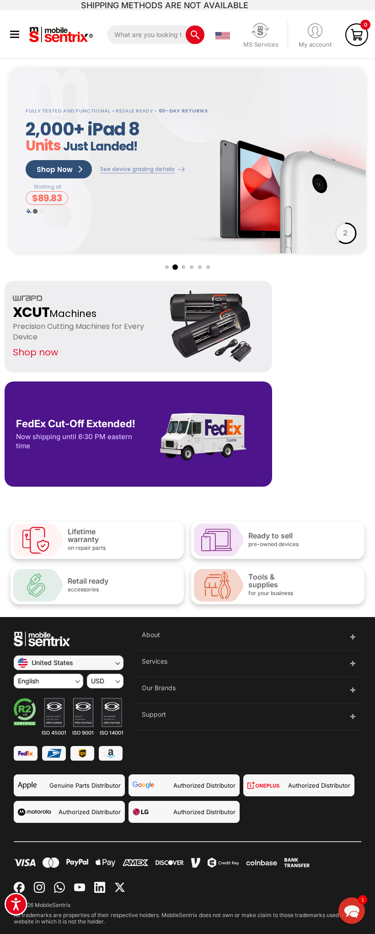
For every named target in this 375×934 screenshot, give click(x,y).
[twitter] (119, 887)
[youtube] (79, 887)
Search (195, 34)
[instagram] (39, 887)
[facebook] (19, 887)
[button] (14, 34)
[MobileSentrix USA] (62, 34)
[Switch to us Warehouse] (222, 34)
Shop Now (55, 169)
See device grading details (137, 169)
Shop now (35, 352)
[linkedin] (99, 887)
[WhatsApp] (59, 887)
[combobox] (155, 34)
